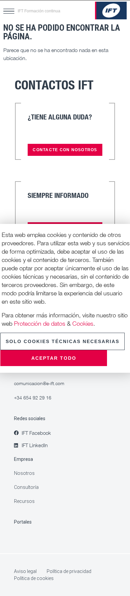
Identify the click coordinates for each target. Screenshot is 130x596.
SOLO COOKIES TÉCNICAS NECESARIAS (62, 341)
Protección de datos (39, 323)
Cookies (82, 323)
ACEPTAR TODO (53, 358)
